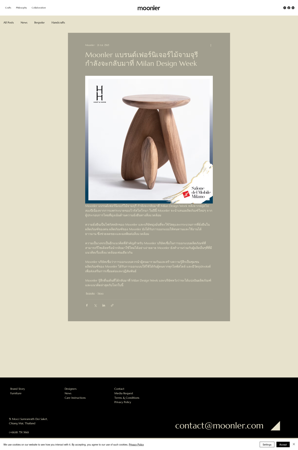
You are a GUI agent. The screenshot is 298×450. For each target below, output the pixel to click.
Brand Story (17, 388)
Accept (283, 444)
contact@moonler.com (219, 425)
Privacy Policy (122, 402)
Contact (119, 388)
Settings (267, 444)
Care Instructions (75, 397)
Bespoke (39, 22)
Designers (71, 388)
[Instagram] (284, 7)
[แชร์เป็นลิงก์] (112, 305)
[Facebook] (288, 7)
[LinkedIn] (293, 7)
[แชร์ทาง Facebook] (86, 305)
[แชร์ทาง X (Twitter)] (95, 305)
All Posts (8, 22)
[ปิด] (294, 444)
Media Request (123, 393)
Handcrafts (58, 22)
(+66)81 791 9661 (19, 432)
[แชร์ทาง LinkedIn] (103, 305)
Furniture (16, 393)
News (24, 22)
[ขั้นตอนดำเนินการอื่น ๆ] (211, 45)
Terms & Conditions (126, 397)
